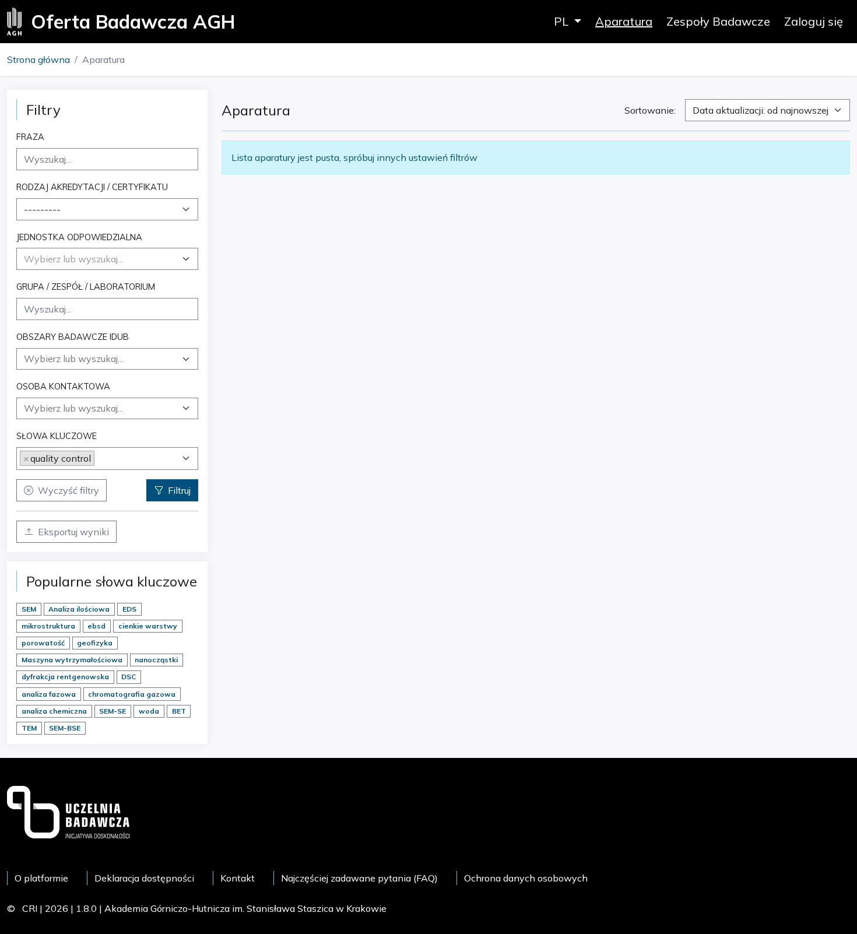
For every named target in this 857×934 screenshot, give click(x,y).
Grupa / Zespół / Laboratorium (85, 286)
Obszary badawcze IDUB (72, 336)
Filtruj (179, 490)
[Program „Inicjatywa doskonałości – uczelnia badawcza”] (68, 811)
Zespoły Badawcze (718, 21)
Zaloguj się (813, 21)
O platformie (41, 878)
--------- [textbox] (42, 209)
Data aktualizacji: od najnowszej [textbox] (760, 110)
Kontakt (237, 878)
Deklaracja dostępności (144, 878)
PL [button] (562, 21)
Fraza (30, 136)
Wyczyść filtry (68, 490)
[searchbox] (107, 359)
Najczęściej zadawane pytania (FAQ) (359, 878)
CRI (29, 908)
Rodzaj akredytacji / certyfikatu (92, 186)
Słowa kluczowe (56, 435)
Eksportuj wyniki (73, 532)
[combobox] (107, 209)
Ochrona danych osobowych (526, 878)
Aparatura (623, 21)
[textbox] (73, 259)
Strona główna (38, 59)
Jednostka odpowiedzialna (79, 237)
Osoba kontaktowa (63, 386)
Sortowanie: (650, 110)
